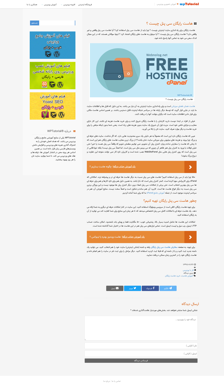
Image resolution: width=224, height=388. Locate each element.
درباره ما (106, 381)
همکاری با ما (32, 4)
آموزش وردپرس (50, 4)
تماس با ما (116, 381)
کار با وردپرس (188, 270)
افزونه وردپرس (69, 4)
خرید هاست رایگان (172, 275)
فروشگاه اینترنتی (85, 4)
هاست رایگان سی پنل (176, 34)
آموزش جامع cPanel (156, 193)
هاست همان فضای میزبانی (183, 106)
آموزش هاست (187, 275)
